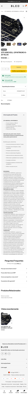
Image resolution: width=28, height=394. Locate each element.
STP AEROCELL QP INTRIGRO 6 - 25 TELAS (6, 327)
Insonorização (16, 384)
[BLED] (15, 6)
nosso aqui (17, 263)
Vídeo (3, 386)
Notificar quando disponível (18, 71)
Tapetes (22, 384)
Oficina (24, 386)
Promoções (8, 381)
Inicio (2, 11)
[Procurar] (23, 6)
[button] (4, 1)
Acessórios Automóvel (10, 386)
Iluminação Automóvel (17, 381)
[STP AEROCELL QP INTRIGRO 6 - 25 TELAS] (7, 318)
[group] (14, 28)
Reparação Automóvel (6, 384)
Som (25, 384)
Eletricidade (19, 386)
